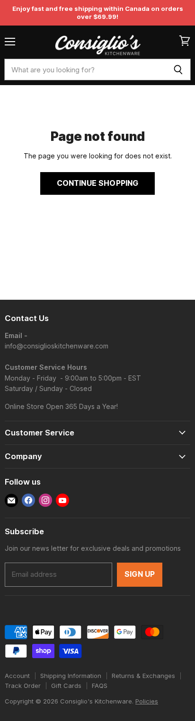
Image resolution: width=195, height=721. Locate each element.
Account (17, 675)
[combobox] (85, 69)
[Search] (178, 69)
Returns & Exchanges (143, 675)
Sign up (139, 574)
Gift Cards (66, 685)
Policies (146, 701)
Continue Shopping (98, 183)
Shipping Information (70, 675)
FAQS (99, 685)
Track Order (23, 685)
